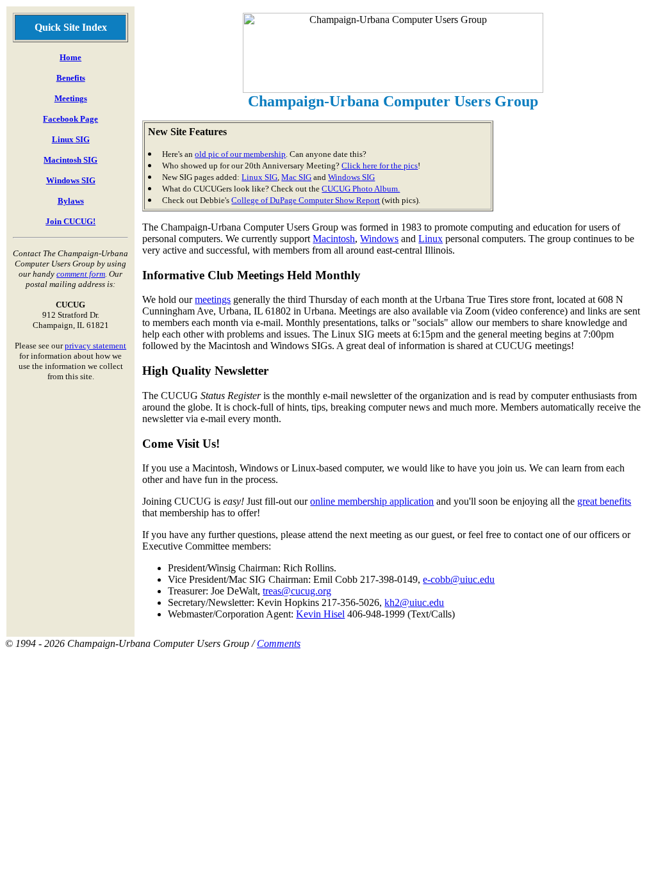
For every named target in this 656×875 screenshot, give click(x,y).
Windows (379, 238)
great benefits (604, 501)
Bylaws (71, 201)
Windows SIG (70, 180)
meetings (213, 299)
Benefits (70, 78)
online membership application (372, 501)
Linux (430, 238)
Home (70, 57)
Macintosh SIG (70, 160)
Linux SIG (71, 139)
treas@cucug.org (297, 590)
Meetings (70, 98)
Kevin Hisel (320, 614)
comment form (80, 274)
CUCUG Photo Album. (361, 188)
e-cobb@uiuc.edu (459, 579)
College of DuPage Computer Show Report (305, 200)
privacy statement (95, 345)
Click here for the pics (379, 165)
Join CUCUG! (70, 221)
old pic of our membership (240, 154)
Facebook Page (70, 119)
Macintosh (334, 238)
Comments (278, 643)
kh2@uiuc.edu (414, 602)
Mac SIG (296, 177)
